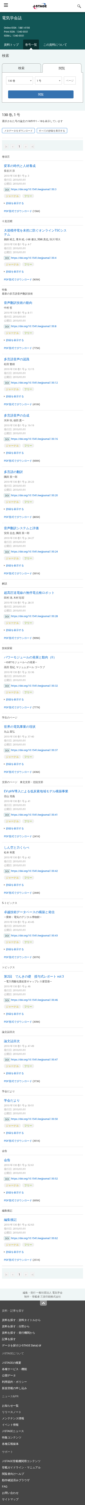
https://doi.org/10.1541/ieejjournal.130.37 (34, 750)
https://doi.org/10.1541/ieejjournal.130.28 (34, 616)
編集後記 (10, 1219)
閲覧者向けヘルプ (13, 1474)
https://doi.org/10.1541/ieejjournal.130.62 (34, 1238)
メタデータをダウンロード (18, 130)
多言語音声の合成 (16, 415)
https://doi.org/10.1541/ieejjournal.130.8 (33, 326)
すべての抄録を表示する (52, 130)
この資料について (55, 45)
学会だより (12, 1100)
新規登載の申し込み (14, 1388)
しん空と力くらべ (16, 847)
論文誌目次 (12, 1041)
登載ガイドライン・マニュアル (21, 1467)
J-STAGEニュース (13, 1431)
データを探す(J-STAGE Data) (20, 1345)
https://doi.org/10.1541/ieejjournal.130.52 (34, 1178)
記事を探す (9, 1339)
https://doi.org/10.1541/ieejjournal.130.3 (33, 189)
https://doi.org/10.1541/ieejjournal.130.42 (34, 871)
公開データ (9, 1375)
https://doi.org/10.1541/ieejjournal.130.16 (34, 439)
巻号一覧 (31, 45)
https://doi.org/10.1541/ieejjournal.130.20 (34, 495)
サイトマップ (10, 1499)
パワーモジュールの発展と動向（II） (30, 657)
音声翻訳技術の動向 (18, 302)
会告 (7, 1160)
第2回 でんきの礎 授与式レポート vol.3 (34, 976)
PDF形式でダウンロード (18, 211)
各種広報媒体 (10, 1444)
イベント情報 (10, 1425)
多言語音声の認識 (16, 359)
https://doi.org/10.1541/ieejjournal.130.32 (34, 685)
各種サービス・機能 (14, 1369)
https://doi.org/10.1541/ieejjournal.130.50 (34, 1119)
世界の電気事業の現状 (20, 726)
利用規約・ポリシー (14, 1382)
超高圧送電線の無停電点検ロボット (29, 592)
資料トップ (11, 45)
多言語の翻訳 (13, 472)
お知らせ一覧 (10, 1405)
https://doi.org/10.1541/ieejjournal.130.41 (34, 814)
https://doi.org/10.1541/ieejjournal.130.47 (34, 1059)
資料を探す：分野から (16, 1326)
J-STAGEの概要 (11, 1362)
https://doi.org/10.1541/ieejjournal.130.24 (34, 551)
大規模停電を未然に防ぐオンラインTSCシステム (35, 232)
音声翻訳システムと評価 (21, 528)
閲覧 (62, 68)
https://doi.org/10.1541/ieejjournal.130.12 (34, 382)
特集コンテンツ (11, 1437)
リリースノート (11, 1412)
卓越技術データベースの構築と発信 (29, 912)
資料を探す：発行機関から (18, 1332)
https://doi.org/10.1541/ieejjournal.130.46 (34, 1000)
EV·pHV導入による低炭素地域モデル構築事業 (36, 791)
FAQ (4, 1486)
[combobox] (19, 80)
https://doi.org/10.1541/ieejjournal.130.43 (34, 935)
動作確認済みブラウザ (16, 1480)
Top (43, 1303)
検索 (21, 68)
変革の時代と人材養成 (20, 166)
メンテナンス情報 (13, 1418)
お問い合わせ (10, 1493)
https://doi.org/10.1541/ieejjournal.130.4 (33, 258)
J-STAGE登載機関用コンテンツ (21, 1461)
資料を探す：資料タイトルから (21, 1320)
